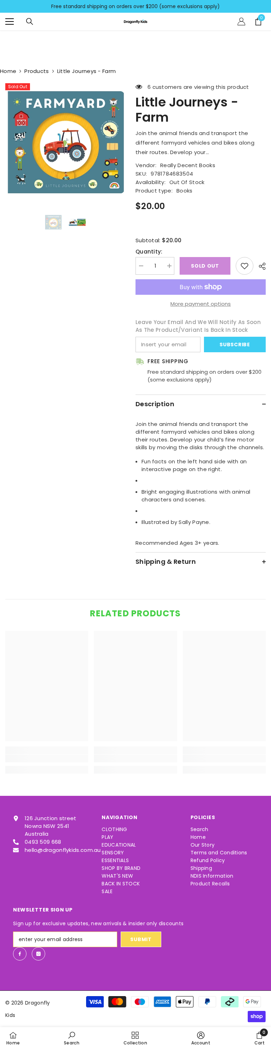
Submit (140, 939)
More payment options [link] (200, 303)
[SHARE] (259, 266)
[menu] (9, 21)
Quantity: (149, 251)
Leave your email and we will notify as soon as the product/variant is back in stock (198, 326)
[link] (46, 758)
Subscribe (234, 344)
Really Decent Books (187, 165)
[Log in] (241, 21)
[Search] (29, 21)
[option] (65, 143)
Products (36, 71)
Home (8, 71)
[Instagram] (38, 953)
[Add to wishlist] (244, 266)
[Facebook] (19, 953)
